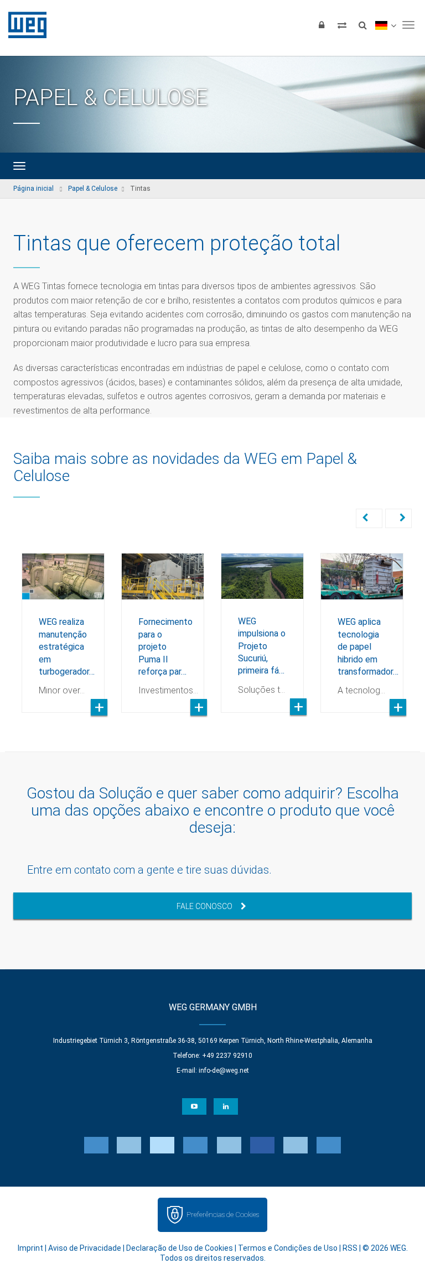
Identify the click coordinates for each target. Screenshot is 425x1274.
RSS (350, 1248)
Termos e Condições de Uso (288, 1248)
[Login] (321, 24)
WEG (23, 25)
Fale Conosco (204, 906)
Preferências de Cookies (222, 1214)
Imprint (30, 1248)
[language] (385, 24)
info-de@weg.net (224, 1070)
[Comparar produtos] (342, 24)
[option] (63, 624)
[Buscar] (362, 24)
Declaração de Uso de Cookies (179, 1248)
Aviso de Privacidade (84, 1248)
